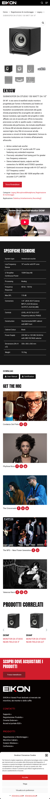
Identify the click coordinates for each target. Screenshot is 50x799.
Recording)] (37, 198)
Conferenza (8, 746)
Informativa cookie (18, 796)
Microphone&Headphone (26, 193)
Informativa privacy (31, 796)
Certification (29, 376)
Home (5, 12)
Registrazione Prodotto (13, 717)
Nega (25, 784)
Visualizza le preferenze (25, 790)
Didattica (16, 198)
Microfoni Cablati (10, 740)
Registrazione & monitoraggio (22, 12)
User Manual (12, 376)
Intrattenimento (26, 198)
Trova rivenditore (12, 184)
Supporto (7, 714)
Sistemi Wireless (10, 743)
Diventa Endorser (10, 720)
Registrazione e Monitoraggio (15, 737)
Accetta (25, 777)
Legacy (39, 12)
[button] (46, 755)
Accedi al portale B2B (12, 723)
